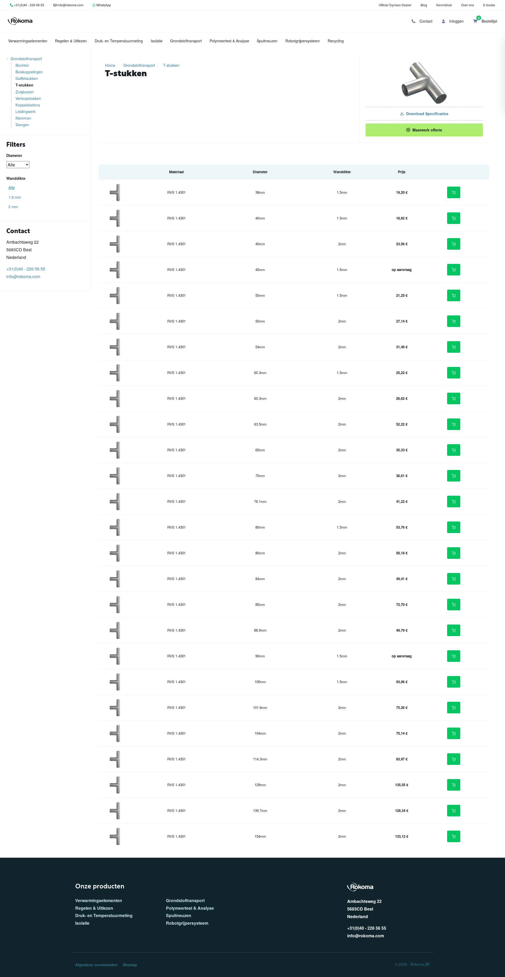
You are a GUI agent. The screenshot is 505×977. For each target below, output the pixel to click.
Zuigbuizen (25, 91)
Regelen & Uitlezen (71, 40)
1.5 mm (14, 197)
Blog (424, 5)
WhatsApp (103, 5)
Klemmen (23, 118)
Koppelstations (28, 105)
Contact (425, 21)
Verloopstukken (28, 98)
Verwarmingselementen (27, 40)
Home (110, 65)
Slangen (22, 124)
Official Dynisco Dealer (395, 5)
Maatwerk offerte (427, 129)
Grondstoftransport (186, 40)
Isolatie (157, 40)
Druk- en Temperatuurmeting (119, 40)
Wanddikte (16, 178)
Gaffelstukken (27, 78)
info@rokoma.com (70, 5)
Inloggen (456, 21)
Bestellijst (487, 20)
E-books (489, 5)
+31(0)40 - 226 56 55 (29, 5)
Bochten (22, 65)
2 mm (13, 206)
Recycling (336, 40)
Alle (11, 187)
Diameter (14, 155)
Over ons (467, 5)
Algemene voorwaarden (96, 964)
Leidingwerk (26, 111)
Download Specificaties (427, 113)
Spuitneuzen (267, 40)
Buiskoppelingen (29, 71)
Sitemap (130, 964)
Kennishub (444, 5)
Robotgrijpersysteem (302, 40)
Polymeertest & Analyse (229, 40)
